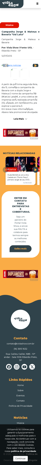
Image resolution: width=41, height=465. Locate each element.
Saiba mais (20, 248)
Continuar (20, 458)
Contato (20, 401)
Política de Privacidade (20, 406)
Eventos (20, 395)
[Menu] (37, 4)
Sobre (20, 390)
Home (20, 385)
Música (20, 423)
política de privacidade (23, 451)
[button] (35, 65)
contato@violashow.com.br (20, 343)
